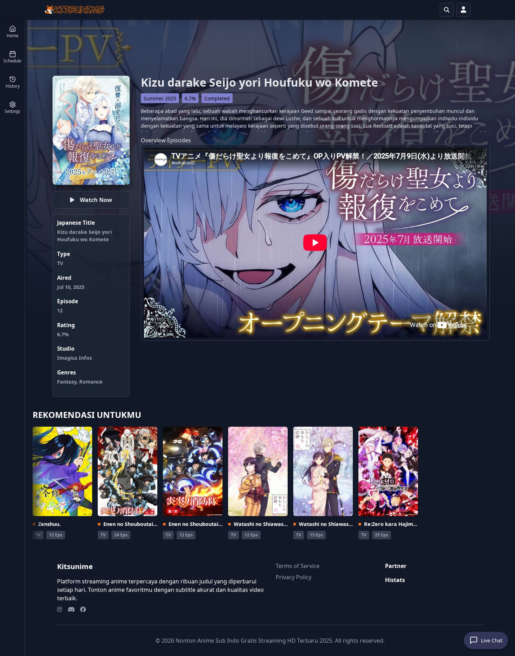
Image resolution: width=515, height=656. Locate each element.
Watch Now (96, 200)
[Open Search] (447, 10)
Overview (153, 140)
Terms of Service (298, 566)
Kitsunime (75, 566)
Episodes (179, 140)
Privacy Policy (293, 577)
